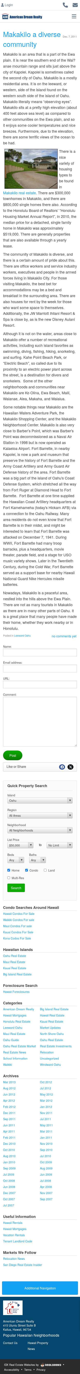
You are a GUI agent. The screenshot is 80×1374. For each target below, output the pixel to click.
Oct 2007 (9, 1199)
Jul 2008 (45, 1181)
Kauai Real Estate (14, 968)
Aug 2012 (9, 1088)
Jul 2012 (45, 1088)
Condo (34, 870)
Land (51, 870)
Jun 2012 (9, 1094)
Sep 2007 (46, 1199)
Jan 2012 (46, 1107)
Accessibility (11, 1370)
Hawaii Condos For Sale (18, 914)
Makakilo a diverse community (32, 39)
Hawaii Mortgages (14, 1015)
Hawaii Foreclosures (16, 992)
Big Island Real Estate (17, 974)
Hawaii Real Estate (52, 1015)
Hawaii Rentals (12, 1223)
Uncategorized (49, 1058)
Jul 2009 (8, 1174)
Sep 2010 (46, 1150)
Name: (7, 646)
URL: (6, 678)
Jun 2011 (9, 1125)
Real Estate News (14, 1052)
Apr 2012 (9, 1100)
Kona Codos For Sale (17, 938)
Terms (28, 1370)
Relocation (47, 1052)
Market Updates (50, 1028)
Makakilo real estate (19, 192)
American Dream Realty (18, 1009)
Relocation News (14, 1259)
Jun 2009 (46, 1174)
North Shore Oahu (52, 1034)
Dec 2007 (9, 1193)
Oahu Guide (11, 1040)
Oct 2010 (9, 1150)
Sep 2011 (9, 1119)
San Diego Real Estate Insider (22, 1265)
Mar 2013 (9, 1082)
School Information (15, 1058)
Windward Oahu (50, 1064)
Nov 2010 (46, 1144)
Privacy (41, 1370)
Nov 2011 (46, 1113)
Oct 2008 (9, 1181)
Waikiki (7, 1064)
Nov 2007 (46, 1193)
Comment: (10, 694)
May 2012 (46, 1094)
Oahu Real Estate (14, 956)
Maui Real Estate (14, 962)
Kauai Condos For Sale (18, 932)
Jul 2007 (8, 1205)
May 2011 (46, 1125)
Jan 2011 (46, 1137)
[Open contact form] (75, 4)
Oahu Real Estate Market (19, 1046)
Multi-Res (18, 878)
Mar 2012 (46, 1100)
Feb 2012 (9, 1107)
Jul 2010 (45, 1156)
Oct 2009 (46, 1162)
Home (15, 870)
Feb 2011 (9, 1137)
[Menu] (74, 16)
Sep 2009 (9, 1168)
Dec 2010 (9, 1144)
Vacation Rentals (14, 1235)
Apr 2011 (9, 1131)
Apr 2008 (46, 1187)
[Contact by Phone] (65, 4)
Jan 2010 (9, 1162)
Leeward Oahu (22, 635)
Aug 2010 (9, 1156)
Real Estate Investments (56, 1046)
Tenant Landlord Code (17, 1241)
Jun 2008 (9, 1187)
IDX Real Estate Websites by (22, 1365)
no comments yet (64, 636)
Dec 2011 (9, 1113)
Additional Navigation (40, 1288)
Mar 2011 (46, 1131)
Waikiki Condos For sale (18, 920)
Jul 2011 (45, 1119)
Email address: (12, 662)
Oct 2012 (46, 1082)
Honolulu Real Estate (16, 1021)
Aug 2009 (46, 1168)
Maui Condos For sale (17, 926)
